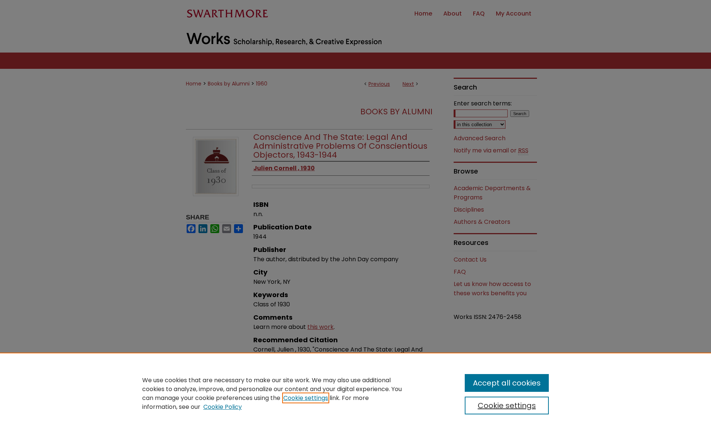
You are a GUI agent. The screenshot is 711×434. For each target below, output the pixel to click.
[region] (355, 393)
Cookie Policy (222, 407)
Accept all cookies (507, 383)
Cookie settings (305, 398)
